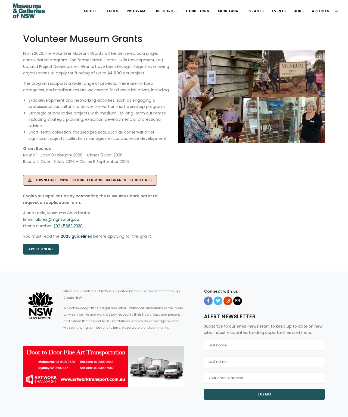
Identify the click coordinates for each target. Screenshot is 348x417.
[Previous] (28, 371)
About (89, 11)
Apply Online (41, 249)
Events (279, 11)
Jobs (299, 11)
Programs (137, 11)
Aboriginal (228, 11)
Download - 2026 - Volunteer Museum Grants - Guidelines (92, 180)
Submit (264, 394)
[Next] (178, 371)
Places (111, 11)
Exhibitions (197, 11)
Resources (167, 11)
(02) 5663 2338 (68, 226)
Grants (256, 11)
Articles (321, 11)
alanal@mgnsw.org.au (57, 219)
